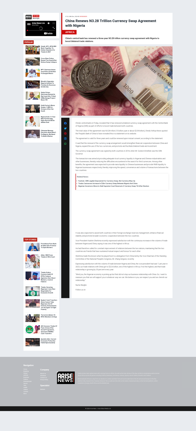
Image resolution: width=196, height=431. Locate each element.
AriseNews (83, 16)
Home (25, 369)
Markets (42, 389)
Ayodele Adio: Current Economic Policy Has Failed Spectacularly (48, 341)
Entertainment (27, 381)
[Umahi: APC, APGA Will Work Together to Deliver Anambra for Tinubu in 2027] (33, 45)
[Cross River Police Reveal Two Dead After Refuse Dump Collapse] (33, 58)
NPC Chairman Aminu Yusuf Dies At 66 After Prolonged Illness (48, 71)
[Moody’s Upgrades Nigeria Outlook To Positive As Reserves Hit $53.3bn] (33, 80)
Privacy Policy (44, 379)
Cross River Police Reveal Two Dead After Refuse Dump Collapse (49, 60)
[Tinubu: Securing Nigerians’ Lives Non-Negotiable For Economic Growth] (33, 286)
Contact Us (43, 377)
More (25, 393)
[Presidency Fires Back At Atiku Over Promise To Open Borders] (33, 243)
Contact (25, 391)
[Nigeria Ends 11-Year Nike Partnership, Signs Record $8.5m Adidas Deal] (33, 116)
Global (25, 373)
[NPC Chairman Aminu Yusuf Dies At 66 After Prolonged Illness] (33, 69)
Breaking (26, 371)
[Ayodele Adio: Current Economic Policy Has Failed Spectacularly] (33, 338)
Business (26, 377)
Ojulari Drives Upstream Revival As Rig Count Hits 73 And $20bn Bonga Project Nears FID (48, 96)
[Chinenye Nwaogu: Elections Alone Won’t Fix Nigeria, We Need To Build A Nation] (33, 130)
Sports (25, 383)
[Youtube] (79, 293)
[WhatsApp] (78, 293)
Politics (25, 379)
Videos (25, 389)
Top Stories (30, 240)
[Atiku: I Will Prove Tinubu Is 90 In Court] (33, 254)
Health (25, 387)
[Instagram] (77, 293)
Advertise (43, 375)
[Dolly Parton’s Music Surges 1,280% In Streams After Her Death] (33, 105)
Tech (24, 385)
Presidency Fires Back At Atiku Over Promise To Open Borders (48, 245)
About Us (43, 373)
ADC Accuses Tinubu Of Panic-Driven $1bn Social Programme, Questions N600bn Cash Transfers (49, 329)
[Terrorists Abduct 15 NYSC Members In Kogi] (33, 314)
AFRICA (70, 32)
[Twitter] (76, 293)
